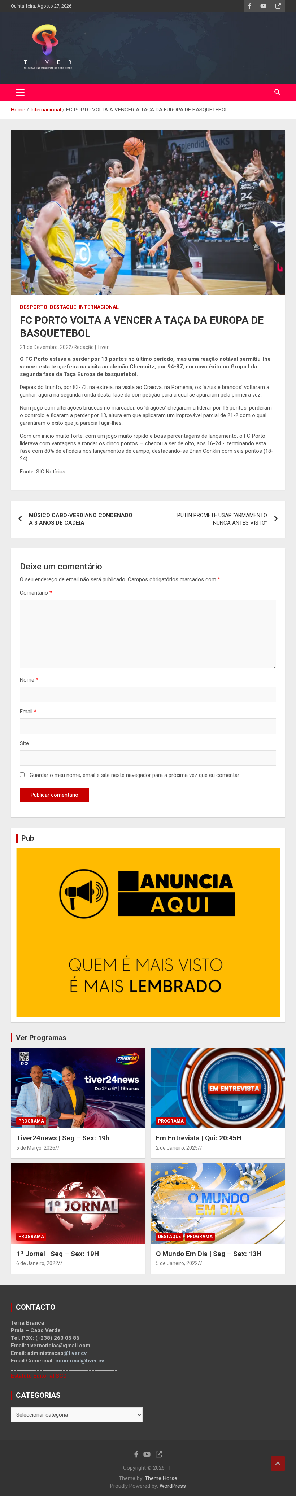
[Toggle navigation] (20, 92)
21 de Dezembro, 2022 (45, 347)
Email (28, 711)
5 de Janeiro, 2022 (177, 1263)
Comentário (36, 593)
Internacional (99, 307)
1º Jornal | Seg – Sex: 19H (57, 1254)
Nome (29, 680)
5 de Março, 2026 (35, 1148)
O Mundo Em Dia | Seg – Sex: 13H (208, 1254)
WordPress (173, 1486)
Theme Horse (161, 1478)
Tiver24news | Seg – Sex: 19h (63, 1138)
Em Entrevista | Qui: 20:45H (198, 1138)
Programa (31, 1121)
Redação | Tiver (91, 347)
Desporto (33, 307)
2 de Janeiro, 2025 (177, 1148)
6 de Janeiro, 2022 (37, 1263)
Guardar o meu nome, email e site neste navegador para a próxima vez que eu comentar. (135, 775)
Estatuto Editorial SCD (39, 1376)
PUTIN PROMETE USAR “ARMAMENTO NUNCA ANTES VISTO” (222, 519)
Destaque (63, 307)
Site (24, 743)
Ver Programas (41, 1037)
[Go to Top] (278, 1463)
